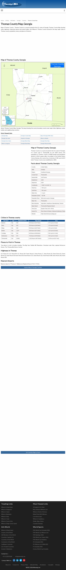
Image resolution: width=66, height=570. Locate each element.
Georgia (19, 20)
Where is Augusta (6, 143)
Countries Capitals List (7, 537)
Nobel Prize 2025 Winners (40, 514)
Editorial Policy (34, 564)
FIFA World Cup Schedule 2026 (41, 530)
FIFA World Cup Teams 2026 (40, 537)
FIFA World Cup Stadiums (40, 539)
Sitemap (57, 564)
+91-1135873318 (7, 556)
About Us (8, 564)
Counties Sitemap (38, 523)
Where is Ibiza (5, 516)
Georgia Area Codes (6, 141)
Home (2, 20)
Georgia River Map (45, 141)
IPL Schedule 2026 (38, 542)
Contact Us (16, 564)
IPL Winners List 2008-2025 (40, 544)
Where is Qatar (5, 512)
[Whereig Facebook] (14, 560)
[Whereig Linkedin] (17, 560)
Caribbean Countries (6, 544)
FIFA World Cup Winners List (40, 532)
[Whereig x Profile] (20, 560)
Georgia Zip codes (6, 138)
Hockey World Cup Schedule (40, 549)
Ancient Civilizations (6, 549)
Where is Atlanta (44, 138)
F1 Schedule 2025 (38, 546)
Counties (24, 20)
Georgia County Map (26, 135)
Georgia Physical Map (46, 143)
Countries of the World (7, 539)
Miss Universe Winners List (40, 509)
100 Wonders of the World (8, 535)
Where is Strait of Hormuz (40, 512)
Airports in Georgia (25, 138)
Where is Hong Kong (6, 507)
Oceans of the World (7, 532)
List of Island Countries (7, 546)
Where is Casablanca (38, 519)
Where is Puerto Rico (7, 521)
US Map (7, 20)
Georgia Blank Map (25, 141)
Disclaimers (43, 564)
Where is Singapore (6, 509)
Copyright (50, 564)
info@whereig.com (20, 556)
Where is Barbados (6, 514)
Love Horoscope (37, 516)
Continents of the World (8, 542)
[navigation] (2, 10)
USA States (12, 20)
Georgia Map (5, 135)
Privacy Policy (24, 564)
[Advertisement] (33, 45)
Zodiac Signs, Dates (38, 521)
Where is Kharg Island (7, 530)
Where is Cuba (5, 519)
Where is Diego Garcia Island (9, 523)
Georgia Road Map (25, 143)
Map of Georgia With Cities (47, 135)
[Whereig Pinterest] (24, 560)
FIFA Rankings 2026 (38, 535)
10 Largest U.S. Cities (39, 507)
